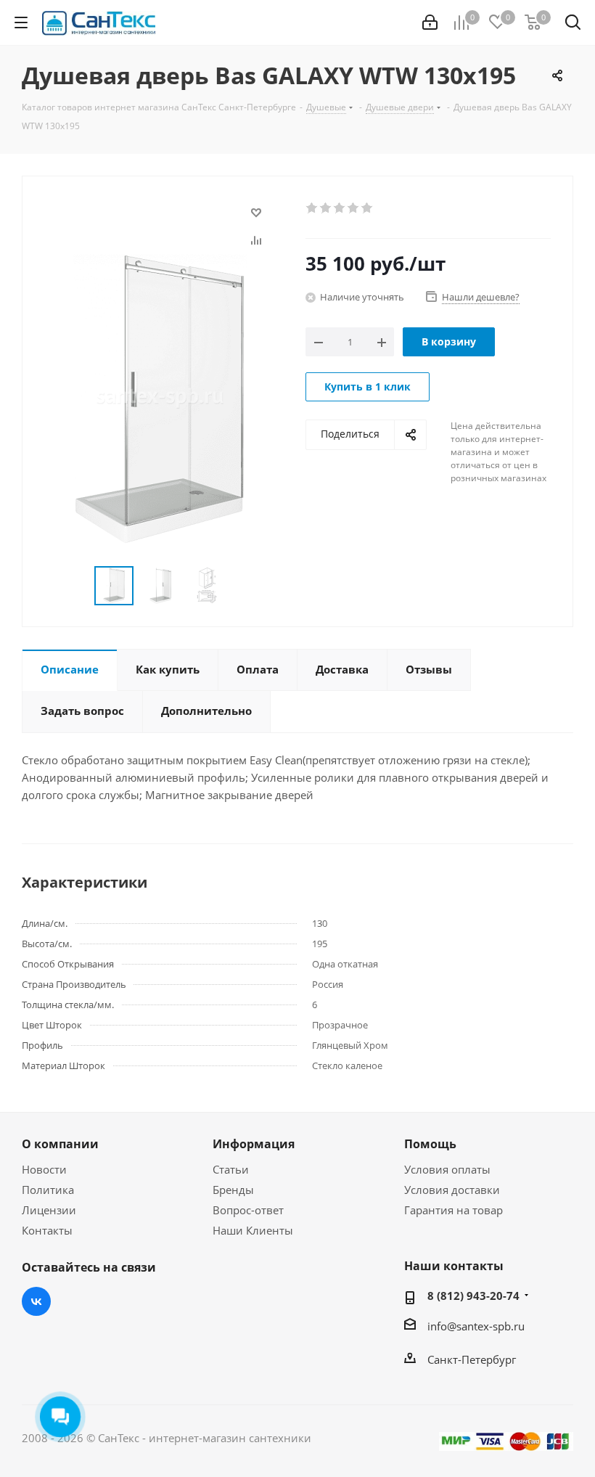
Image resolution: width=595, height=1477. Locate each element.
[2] (326, 208)
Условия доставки (452, 1189)
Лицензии (49, 1210)
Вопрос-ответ (248, 1210)
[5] (367, 208)
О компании (60, 1144)
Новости (44, 1169)
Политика (48, 1189)
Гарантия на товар (453, 1210)
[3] (340, 208)
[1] (312, 208)
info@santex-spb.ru (476, 1326)
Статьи (231, 1169)
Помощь (430, 1144)
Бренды (233, 1189)
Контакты (47, 1230)
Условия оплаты (447, 1169)
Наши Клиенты (253, 1230)
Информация (254, 1144)
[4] (354, 208)
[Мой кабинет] (430, 22)
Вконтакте (36, 1301)
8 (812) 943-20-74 (473, 1295)
